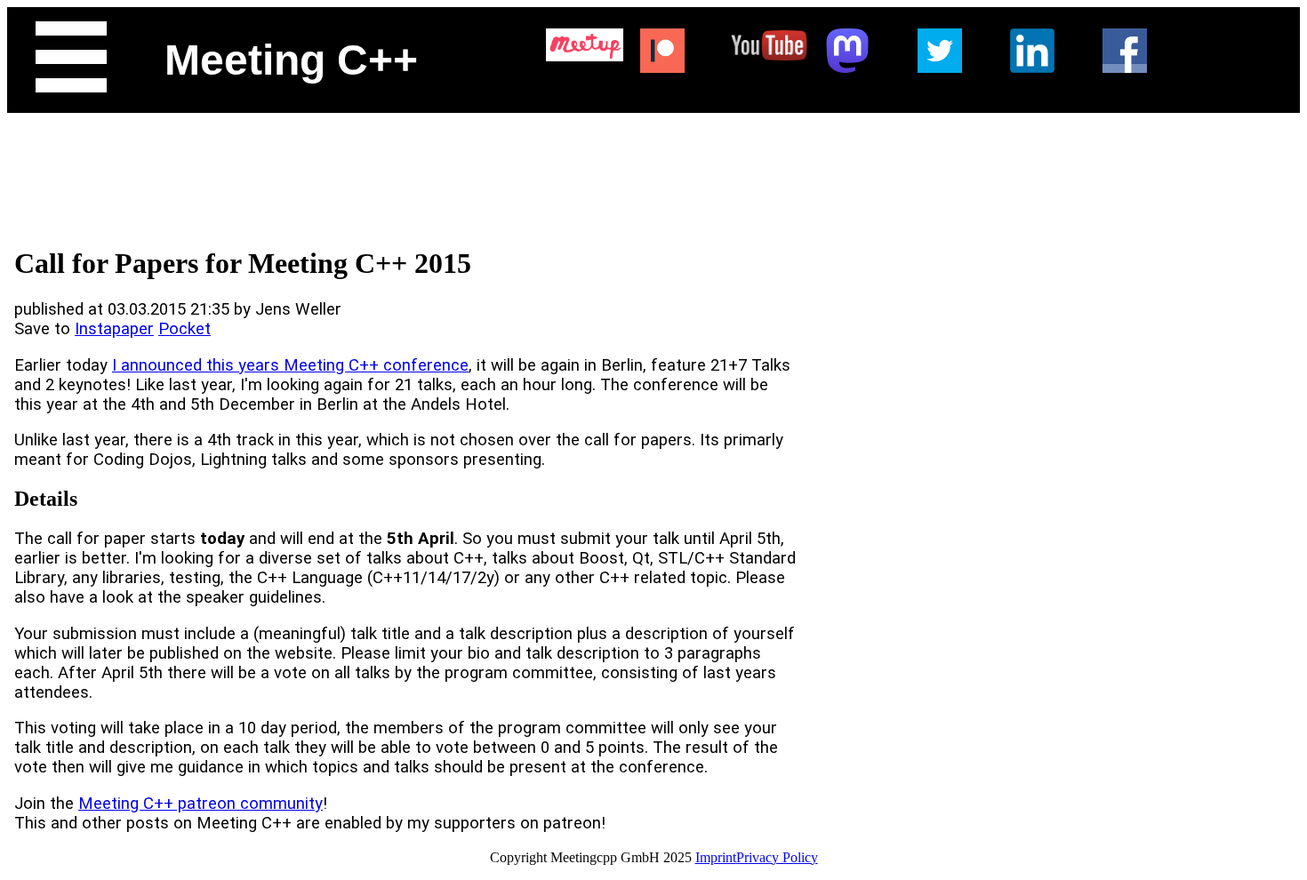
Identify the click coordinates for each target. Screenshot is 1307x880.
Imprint (715, 857)
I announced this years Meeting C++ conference (290, 365)
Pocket (184, 329)
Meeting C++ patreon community (200, 803)
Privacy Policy (777, 857)
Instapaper (114, 329)
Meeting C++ (291, 60)
